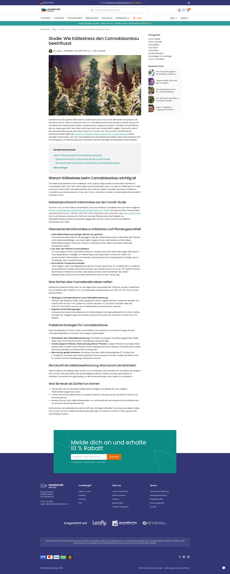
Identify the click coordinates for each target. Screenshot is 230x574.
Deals (139, 18)
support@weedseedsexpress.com (54, 504)
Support (184, 18)
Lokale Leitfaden (156, 53)
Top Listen (153, 47)
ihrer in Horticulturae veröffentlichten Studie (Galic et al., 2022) (80, 210)
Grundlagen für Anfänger (160, 56)
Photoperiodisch (75, 18)
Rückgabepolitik (156, 499)
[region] (115, 23)
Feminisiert (46, 18)
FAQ (80, 503)
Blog (172, 18)
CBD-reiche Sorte (132, 213)
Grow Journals (155, 41)
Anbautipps (153, 44)
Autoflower (59, 18)
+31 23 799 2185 (46, 501)
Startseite (45, 29)
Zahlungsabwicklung (158, 495)
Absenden (114, 456)
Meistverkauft (92, 18)
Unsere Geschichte (120, 491)
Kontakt (153, 507)
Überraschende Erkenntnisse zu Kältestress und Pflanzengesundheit (87, 162)
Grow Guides (154, 39)
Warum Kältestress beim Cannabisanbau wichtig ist (77, 155)
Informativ (153, 50)
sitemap (82, 499)
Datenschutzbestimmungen (151, 568)
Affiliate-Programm (120, 507)
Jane (58, 50)
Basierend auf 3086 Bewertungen (119, 3)
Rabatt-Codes (85, 491)
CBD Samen (107, 18)
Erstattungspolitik (157, 503)
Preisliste (82, 495)
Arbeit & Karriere (119, 495)
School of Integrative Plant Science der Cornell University (101, 134)
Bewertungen (118, 503)
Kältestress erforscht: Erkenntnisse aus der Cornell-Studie (82, 159)
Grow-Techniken (156, 59)
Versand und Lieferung (159, 491)
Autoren (115, 499)
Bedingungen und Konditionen (177, 568)
